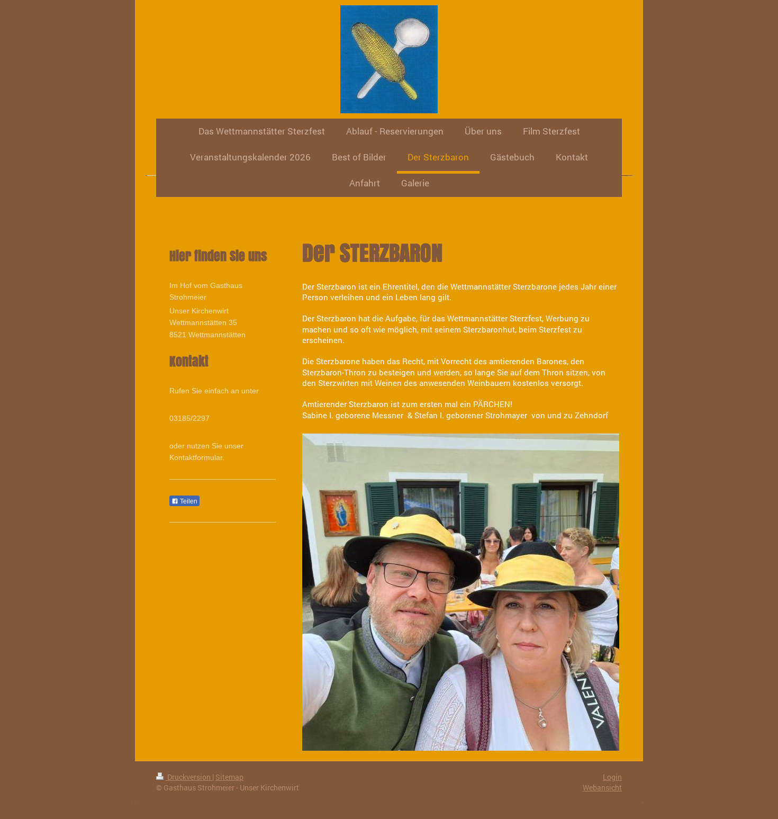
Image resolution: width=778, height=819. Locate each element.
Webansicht (602, 787)
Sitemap (229, 777)
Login (612, 777)
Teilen (187, 501)
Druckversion (189, 777)
